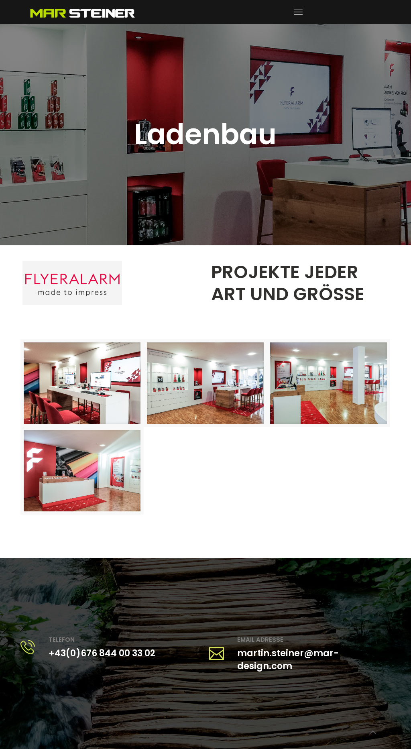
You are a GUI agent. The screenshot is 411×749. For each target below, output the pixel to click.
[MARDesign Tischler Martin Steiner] (82, 12)
